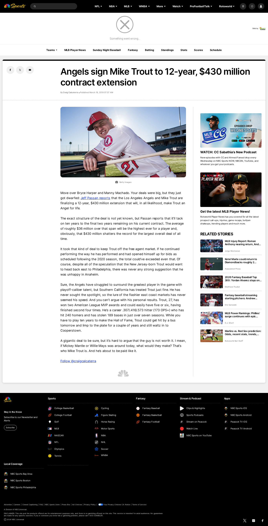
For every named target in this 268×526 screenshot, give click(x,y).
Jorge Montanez (232, 251)
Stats (183, 50)
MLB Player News (75, 50)
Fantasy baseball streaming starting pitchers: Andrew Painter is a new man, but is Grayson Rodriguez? (241, 297)
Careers (17, 504)
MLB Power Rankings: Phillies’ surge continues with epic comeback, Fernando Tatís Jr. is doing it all (242, 315)
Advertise (8, 504)
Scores (198, 50)
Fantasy (133, 50)
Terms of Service (139, 504)
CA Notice (126, 504)
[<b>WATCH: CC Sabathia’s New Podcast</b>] (231, 130)
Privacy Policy (90, 504)
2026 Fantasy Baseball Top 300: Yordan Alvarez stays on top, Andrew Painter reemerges (242, 279)
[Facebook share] (10, 70)
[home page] (15, 6)
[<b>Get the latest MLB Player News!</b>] (231, 189)
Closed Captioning (30, 504)
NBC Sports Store (52, 504)
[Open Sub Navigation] (101, 6)
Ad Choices (77, 504)
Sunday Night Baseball (107, 50)
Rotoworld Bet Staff (234, 341)
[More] (243, 6)
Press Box (66, 504)
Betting (149, 50)
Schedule (216, 50)
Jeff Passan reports (95, 198)
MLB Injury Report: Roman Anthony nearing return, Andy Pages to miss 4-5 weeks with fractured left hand (243, 242)
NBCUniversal (20, 509)
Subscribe (10, 427)
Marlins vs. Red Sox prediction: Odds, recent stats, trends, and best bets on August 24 (243, 332)
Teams (50, 50)
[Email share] (30, 70)
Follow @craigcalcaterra (78, 361)
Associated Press (233, 269)
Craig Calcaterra (70, 92)
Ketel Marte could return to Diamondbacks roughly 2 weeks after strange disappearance (241, 261)
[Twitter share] (20, 70)
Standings (167, 50)
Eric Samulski (230, 305)
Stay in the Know (13, 412)
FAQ (41, 504)
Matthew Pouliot (232, 287)
